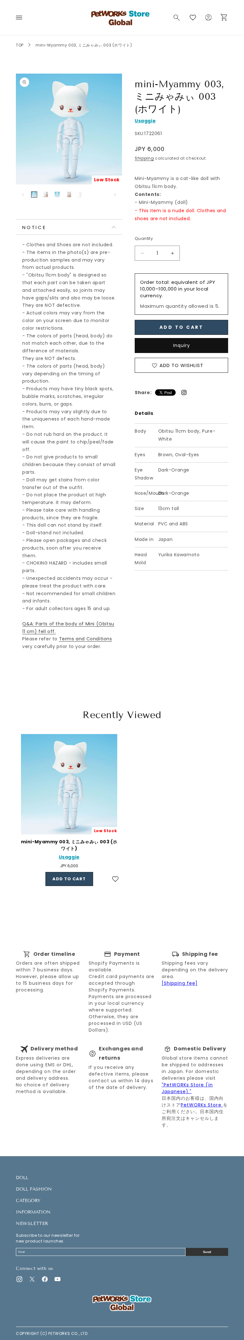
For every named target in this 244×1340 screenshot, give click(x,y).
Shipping (144, 158)
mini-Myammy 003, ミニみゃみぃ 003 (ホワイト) (69, 845)
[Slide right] (115, 195)
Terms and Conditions (85, 639)
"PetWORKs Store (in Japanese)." (187, 1088)
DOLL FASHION (34, 1189)
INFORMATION (33, 1212)
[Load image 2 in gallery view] (46, 194)
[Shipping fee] (180, 983)
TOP (20, 45)
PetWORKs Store (202, 1105)
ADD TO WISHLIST (181, 365)
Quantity (144, 238)
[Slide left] (23, 195)
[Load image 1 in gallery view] (34, 194)
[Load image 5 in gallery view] (80, 194)
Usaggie (145, 121)
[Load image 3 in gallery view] (57, 194)
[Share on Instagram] (184, 392)
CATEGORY (28, 1200)
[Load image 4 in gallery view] (69, 194)
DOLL (22, 1177)
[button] (19, 18)
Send (207, 1252)
